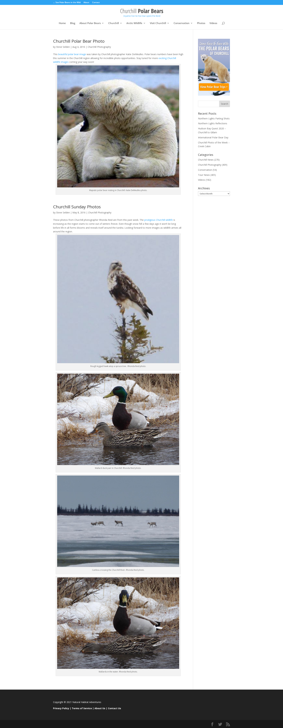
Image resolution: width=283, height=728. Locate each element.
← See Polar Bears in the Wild (67, 2)
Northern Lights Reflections (212, 123)
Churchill (113, 23)
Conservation (181, 23)
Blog (72, 23)
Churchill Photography (99, 46)
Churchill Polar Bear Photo (78, 41)
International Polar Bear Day (213, 137)
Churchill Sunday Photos (77, 207)
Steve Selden (63, 46)
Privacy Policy (61, 708)
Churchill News (206, 159)
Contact (96, 2)
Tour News (204, 174)
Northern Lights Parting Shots (214, 118)
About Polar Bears (90, 23)
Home (62, 23)
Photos (201, 23)
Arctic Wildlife (134, 23)
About (86, 2)
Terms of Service (82, 708)
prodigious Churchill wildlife (158, 219)
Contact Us (114, 708)
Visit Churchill (158, 23)
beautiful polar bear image (71, 54)
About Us (99, 708)
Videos (213, 23)
